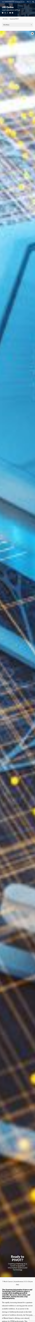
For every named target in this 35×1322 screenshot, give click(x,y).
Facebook (3, 12)
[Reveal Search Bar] (33, 1)
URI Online (8, 7)
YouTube (10, 12)
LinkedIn (12, 12)
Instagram (5, 12)
